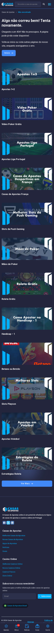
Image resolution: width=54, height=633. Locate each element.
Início (7, 53)
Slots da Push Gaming (13, 229)
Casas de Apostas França (15, 194)
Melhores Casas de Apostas (13, 535)
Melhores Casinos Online (12, 564)
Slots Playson (9, 404)
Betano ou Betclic (11, 369)
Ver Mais (25, 483)
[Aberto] (50, 4)
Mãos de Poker (10, 264)
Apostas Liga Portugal (13, 159)
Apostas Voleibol (10, 439)
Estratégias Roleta (11, 474)
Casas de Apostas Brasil (17, 606)
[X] (8, 523)
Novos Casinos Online (11, 568)
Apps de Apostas (9, 543)
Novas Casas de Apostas (12, 539)
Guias (4, 551)
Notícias (5, 547)
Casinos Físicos (8, 572)
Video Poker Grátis (12, 124)
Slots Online (7, 576)
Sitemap (30, 622)
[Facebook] (4, 523)
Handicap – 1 (8, 334)
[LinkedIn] (12, 523)
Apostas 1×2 (8, 89)
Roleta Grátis (8, 299)
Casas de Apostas (8, 12)
